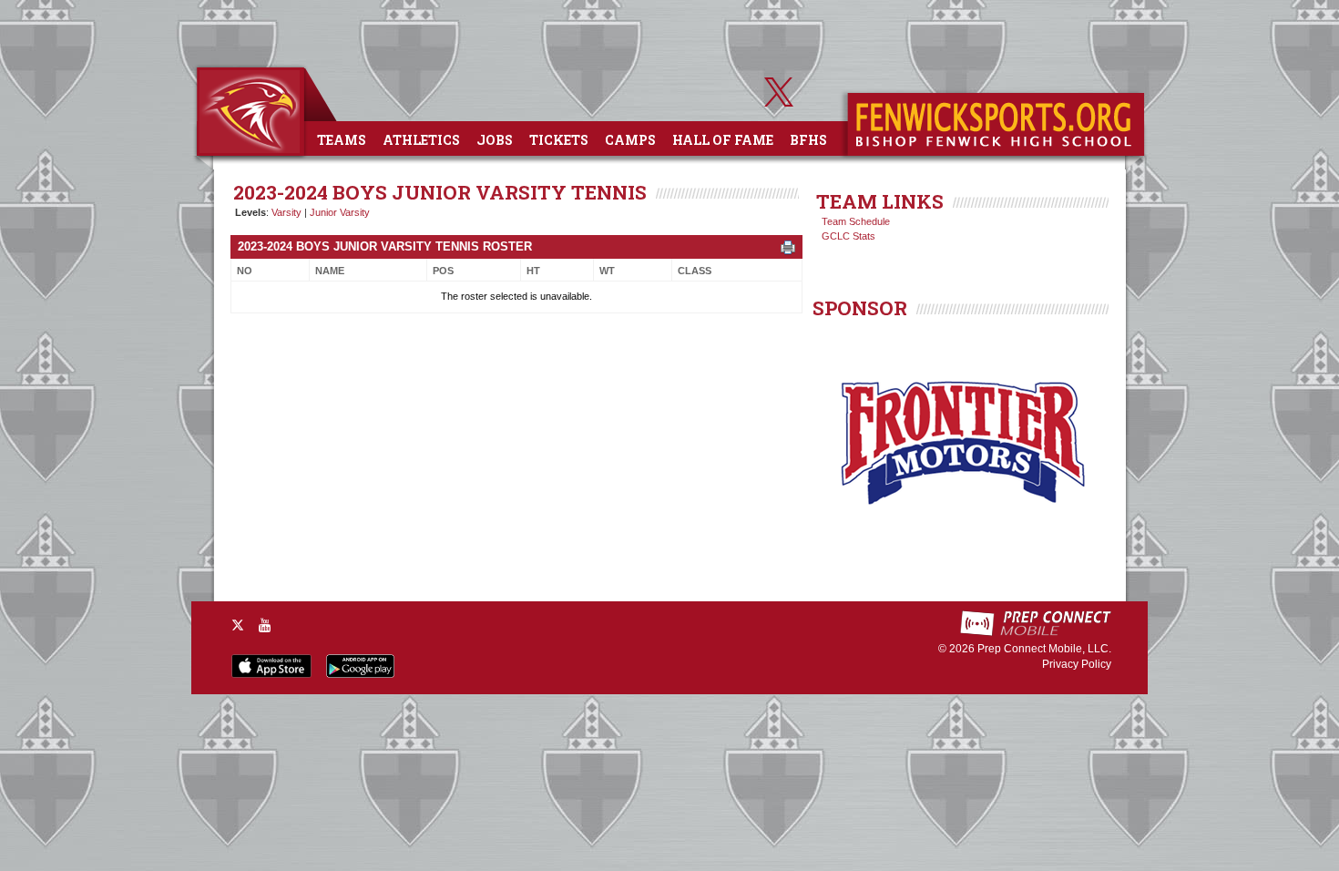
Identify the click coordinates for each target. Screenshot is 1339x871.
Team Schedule (856, 221)
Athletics (421, 140)
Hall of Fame (722, 140)
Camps (630, 140)
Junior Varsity (340, 212)
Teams (341, 140)
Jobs (494, 140)
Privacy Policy (1076, 664)
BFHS (808, 140)
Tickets (558, 140)
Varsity (286, 212)
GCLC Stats (848, 236)
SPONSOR (860, 308)
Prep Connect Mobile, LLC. (1044, 648)
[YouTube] (265, 625)
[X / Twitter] (238, 625)
